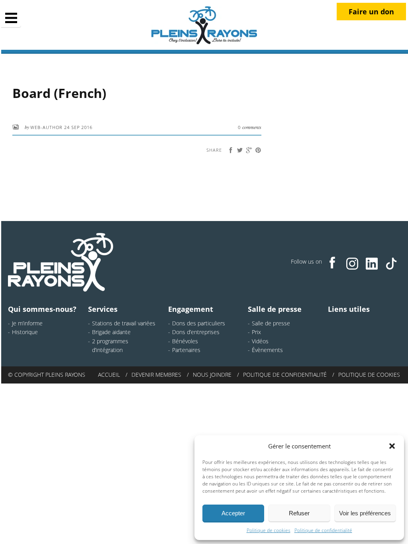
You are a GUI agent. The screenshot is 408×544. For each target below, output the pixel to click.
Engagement (190, 309)
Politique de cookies (268, 530)
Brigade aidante (111, 332)
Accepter (233, 513)
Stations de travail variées (123, 323)
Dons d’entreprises (196, 332)
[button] (392, 446)
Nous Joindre (212, 374)
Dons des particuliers (198, 323)
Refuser (299, 513)
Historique (25, 332)
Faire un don (371, 11)
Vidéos (260, 341)
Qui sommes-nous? (42, 309)
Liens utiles (349, 309)
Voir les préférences (365, 513)
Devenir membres (156, 374)
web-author (47, 127)
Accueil (109, 374)
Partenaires (186, 350)
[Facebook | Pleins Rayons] (332, 262)
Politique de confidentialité (323, 530)
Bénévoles (185, 341)
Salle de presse (275, 309)
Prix (256, 332)
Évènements (267, 350)
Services (103, 309)
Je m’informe (27, 323)
